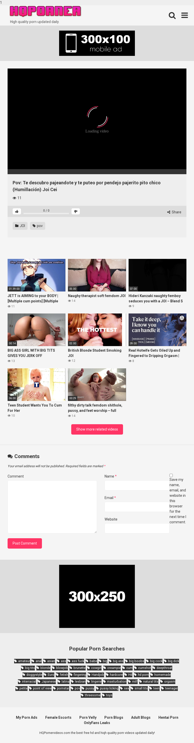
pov (39, 226)
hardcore (116, 675)
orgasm (169, 681)
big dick (173, 661)
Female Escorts (58, 717)
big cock (156, 661)
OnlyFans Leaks (97, 723)
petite (23, 688)
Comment (16, 476)
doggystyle (34, 675)
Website (111, 519)
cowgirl (96, 668)
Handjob (98, 675)
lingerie (96, 681)
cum (129, 668)
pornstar (63, 688)
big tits (30, 668)
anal (39, 661)
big (105, 661)
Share (176, 212)
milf (135, 681)
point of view (42, 688)
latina (65, 681)
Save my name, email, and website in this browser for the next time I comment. (177, 501)
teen (156, 688)
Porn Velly (87, 717)
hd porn (143, 675)
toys (109, 695)
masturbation (117, 681)
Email (110, 498)
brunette (80, 668)
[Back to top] (177, 728)
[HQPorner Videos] (45, 11)
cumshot (144, 668)
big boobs (136, 661)
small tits (141, 688)
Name (111, 476)
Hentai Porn (168, 717)
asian (51, 661)
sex (126, 688)
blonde (45, 668)
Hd (130, 675)
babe (93, 661)
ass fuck (78, 661)
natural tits (150, 681)
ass (63, 661)
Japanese (49, 681)
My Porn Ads (26, 717)
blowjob (62, 668)
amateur (24, 661)
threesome (93, 695)
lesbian (80, 681)
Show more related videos (97, 429)
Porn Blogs (113, 717)
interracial (29, 681)
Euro (51, 675)
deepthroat (164, 668)
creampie (114, 668)
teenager (171, 688)
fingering (80, 675)
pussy (90, 688)
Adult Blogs (141, 717)
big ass (118, 661)
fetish (64, 675)
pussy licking (109, 688)
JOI (22, 226)
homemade (162, 675)
